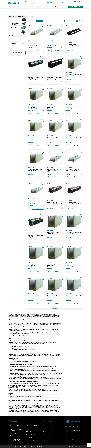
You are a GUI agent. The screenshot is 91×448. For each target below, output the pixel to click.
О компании (51, 6)
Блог (35, 6)
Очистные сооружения (31, 440)
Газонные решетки (30, 434)
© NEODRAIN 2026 (14, 446)
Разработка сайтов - (75, 446)
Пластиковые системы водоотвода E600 (31, 426)
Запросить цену (69, 50)
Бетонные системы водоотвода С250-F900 (33, 431)
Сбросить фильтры (17, 52)
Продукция (16, 6)
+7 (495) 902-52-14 (77, 1)
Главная (11, 6)
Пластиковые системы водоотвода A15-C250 (14, 426)
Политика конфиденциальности (27, 446)
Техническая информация (27, 6)
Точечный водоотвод (14, 433)
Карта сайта (46, 440)
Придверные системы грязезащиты (14, 436)
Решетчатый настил (30, 437)
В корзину (38, 50)
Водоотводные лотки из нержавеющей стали (14, 440)
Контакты (57, 6)
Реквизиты (39, 446)
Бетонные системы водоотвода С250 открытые (16, 430)
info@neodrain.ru (77, 3)
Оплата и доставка (42, 6)
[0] (58, 2)
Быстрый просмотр (35, 31)
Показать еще (55, 308)
